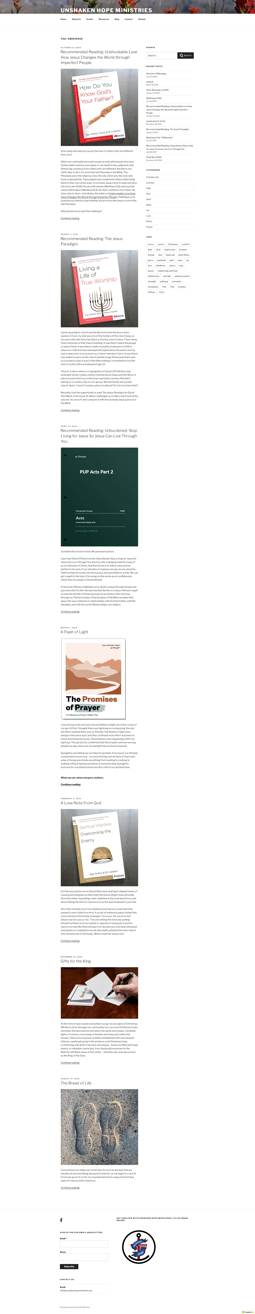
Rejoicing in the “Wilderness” (159, 137)
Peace (149, 221)
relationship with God (167, 271)
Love (148, 216)
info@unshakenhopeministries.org (76, 1290)
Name (63, 1252)
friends (151, 255)
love (150, 265)
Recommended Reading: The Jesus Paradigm (167, 129)
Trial (172, 286)
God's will (170, 255)
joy (187, 260)
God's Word (183, 255)
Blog (117, 19)
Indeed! (149, 82)
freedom (183, 249)
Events (89, 19)
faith (150, 249)
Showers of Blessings (156, 73)
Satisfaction (153, 276)
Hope (148, 204)
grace (150, 260)
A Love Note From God (81, 803)
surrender (176, 281)
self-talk (167, 276)
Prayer (149, 227)
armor (151, 244)
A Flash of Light (74, 632)
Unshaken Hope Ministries (106, 10)
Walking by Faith (154, 98)
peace (172, 265)
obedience (161, 265)
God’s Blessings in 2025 (157, 90)
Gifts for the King (76, 961)
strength (152, 281)
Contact (129, 19)
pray (181, 265)
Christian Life (152, 177)
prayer (151, 271)
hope (180, 260)
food (158, 249)
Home (63, 19)
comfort (185, 244)
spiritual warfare (182, 276)
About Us (76, 19)
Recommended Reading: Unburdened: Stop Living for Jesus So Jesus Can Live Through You (99, 436)
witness (151, 292)
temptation (153, 286)
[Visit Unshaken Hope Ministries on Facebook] (61, 1221)
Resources (104, 19)
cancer (160, 244)
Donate (142, 19)
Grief (148, 199)
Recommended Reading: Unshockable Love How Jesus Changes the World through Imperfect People (99, 57)
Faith (148, 188)
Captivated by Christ (155, 121)
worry (161, 292)
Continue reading (70, 218)
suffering (164, 281)
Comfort (150, 183)
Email (63, 1238)
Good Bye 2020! (154, 157)
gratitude (161, 260)
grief (172, 260)
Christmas (173, 244)
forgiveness (169, 249)
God (148, 193)
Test (164, 286)
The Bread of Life (76, 1083)
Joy (147, 210)
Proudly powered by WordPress (75, 1307)
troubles (182, 286)
